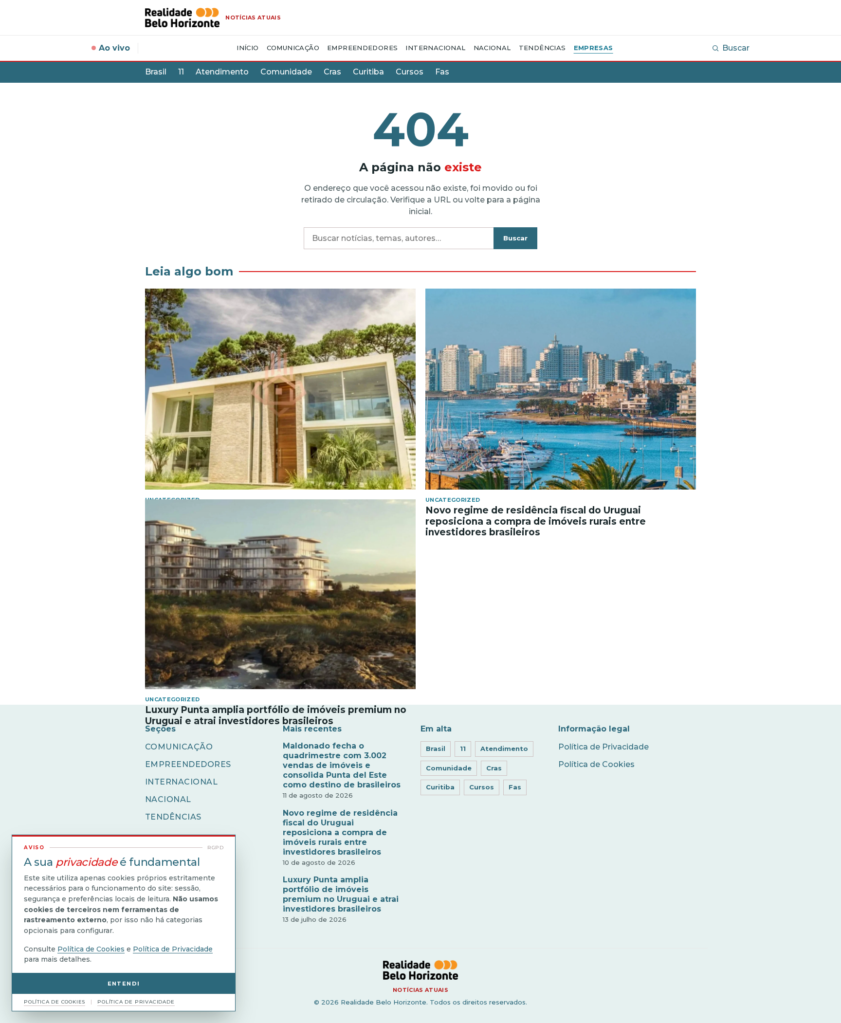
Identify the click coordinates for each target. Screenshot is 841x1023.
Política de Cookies (596, 764)
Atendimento (222, 71)
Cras (332, 71)
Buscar (736, 48)
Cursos (409, 71)
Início (247, 48)
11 (181, 71)
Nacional (492, 48)
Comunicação (293, 48)
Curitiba (368, 71)
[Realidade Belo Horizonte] (420, 970)
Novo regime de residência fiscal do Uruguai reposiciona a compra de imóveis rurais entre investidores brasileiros (340, 832)
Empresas (593, 48)
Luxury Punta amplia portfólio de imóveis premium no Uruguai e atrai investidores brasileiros (341, 894)
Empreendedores (362, 48)
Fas (442, 71)
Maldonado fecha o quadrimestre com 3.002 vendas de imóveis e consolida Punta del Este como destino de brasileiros (342, 765)
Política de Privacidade (603, 746)
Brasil (155, 71)
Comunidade (286, 71)
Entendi (124, 983)
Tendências (542, 48)
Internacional (435, 48)
